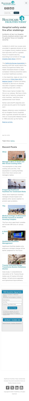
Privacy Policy (10, 313)
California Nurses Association (15, 63)
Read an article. (7, 122)
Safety (12, 141)
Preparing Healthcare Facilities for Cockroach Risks (14, 190)
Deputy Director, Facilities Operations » (12, 323)
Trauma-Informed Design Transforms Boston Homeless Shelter (14, 267)
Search (16, 13)
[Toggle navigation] (26, 3)
